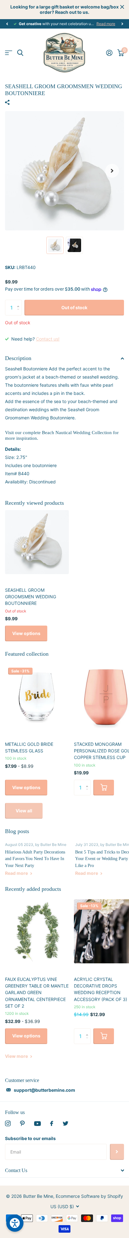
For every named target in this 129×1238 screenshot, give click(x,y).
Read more (105, 23)
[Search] (20, 53)
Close (122, 7)
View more (17, 1056)
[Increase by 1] (19, 302)
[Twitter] (65, 1123)
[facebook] (51, 1123)
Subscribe (117, 1152)
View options (26, 633)
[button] (7, 23)
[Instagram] (8, 1123)
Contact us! (47, 339)
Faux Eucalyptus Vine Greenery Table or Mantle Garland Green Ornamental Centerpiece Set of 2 (37, 993)
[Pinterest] (22, 1123)
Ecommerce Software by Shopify (89, 1196)
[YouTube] (37, 1123)
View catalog (8, 53)
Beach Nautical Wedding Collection (77, 432)
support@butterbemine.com (44, 1090)
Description (18, 358)
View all (24, 810)
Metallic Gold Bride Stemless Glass (29, 747)
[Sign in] (109, 52)
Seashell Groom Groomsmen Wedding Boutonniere (30, 596)
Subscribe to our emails (30, 1138)
